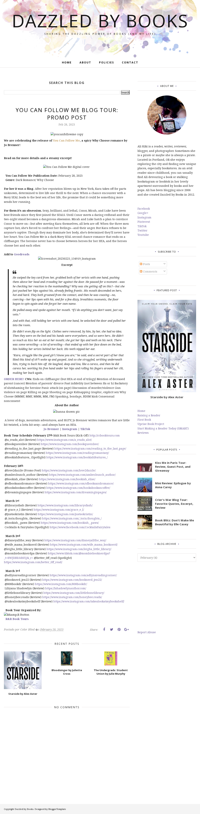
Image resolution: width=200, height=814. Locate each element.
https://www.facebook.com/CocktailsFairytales (80, 527)
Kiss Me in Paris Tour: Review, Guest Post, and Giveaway (172, 466)
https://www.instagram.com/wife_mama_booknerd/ (84, 544)
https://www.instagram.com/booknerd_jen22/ (72, 580)
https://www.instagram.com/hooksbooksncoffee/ (78, 488)
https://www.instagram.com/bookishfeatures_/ (77, 457)
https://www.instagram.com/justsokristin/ (65, 514)
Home (141, 411)
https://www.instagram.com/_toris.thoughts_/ (72, 518)
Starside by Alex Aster (166, 397)
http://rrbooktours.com (104, 435)
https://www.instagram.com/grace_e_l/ (59, 509)
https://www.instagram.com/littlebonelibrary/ (73, 593)
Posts (146, 264)
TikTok (85, 429)
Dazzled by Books (100, 20)
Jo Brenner (52, 429)
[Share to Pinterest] (119, 629)
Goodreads (21, 254)
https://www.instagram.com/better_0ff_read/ (33, 562)
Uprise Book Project (151, 424)
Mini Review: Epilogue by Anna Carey (173, 485)
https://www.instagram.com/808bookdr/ (61, 584)
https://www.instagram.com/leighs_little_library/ (78, 549)
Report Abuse (147, 632)
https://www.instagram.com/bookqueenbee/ (70, 444)
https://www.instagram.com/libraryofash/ (65, 505)
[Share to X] (111, 629)
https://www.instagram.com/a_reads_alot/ (64, 440)
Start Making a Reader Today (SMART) (163, 428)
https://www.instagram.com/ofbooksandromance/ (81, 483)
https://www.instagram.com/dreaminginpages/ (76, 492)
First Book (144, 419)
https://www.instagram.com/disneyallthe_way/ (75, 540)
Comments (149, 271)
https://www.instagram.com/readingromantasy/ (77, 453)
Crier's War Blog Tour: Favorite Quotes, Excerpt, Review (174, 503)
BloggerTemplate (57, 809)
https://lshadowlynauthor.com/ (65, 588)
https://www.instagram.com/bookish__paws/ (70, 523)
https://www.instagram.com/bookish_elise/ (67, 479)
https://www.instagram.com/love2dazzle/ (69, 470)
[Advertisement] (167, 596)
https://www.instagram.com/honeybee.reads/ (72, 597)
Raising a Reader (149, 415)
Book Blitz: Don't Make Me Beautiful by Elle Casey (174, 522)
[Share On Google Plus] (126, 629)
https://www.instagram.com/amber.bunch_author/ (82, 474)
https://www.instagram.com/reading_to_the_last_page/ (90, 448)
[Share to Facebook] (104, 629)
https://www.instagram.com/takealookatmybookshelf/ (88, 601)
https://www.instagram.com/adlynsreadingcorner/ (83, 575)
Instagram (69, 429)
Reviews (143, 433)
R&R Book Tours (17, 619)
